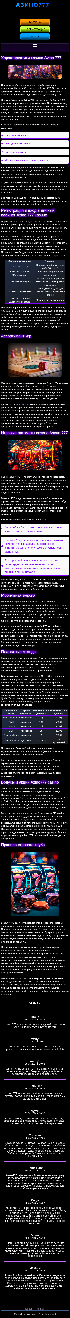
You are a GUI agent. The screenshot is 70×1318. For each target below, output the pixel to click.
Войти (35, 36)
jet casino (21, 404)
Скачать (35, 22)
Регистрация (36, 29)
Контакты (42, 1308)
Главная (27, 1308)
